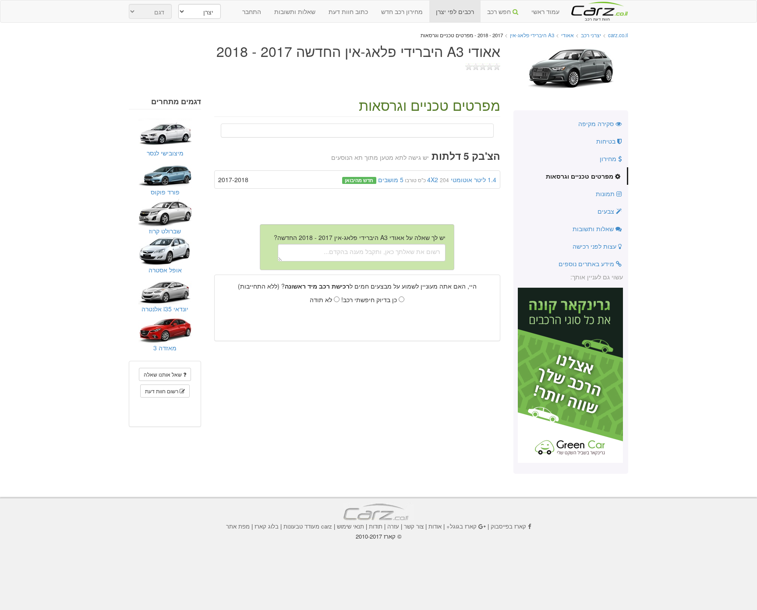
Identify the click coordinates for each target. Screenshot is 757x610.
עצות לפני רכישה (595, 246)
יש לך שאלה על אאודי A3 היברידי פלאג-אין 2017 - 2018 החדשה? (360, 237)
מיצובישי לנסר (165, 152)
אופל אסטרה (165, 269)
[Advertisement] (378, 564)
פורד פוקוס (165, 191)
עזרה (393, 526)
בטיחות (606, 141)
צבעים (607, 211)
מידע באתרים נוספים (587, 263)
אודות (435, 526)
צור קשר (414, 526)
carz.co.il (618, 35)
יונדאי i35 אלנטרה (164, 308)
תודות (375, 526)
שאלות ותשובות (294, 11)
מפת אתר (238, 526)
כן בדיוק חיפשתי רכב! (370, 299)
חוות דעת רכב (597, 8)
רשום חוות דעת (162, 391)
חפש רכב (500, 11)
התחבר (251, 11)
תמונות (606, 193)
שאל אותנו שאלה (163, 374)
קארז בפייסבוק (508, 526)
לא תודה (322, 299)
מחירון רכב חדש (402, 11)
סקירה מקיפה (597, 123)
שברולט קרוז (165, 230)
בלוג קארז (267, 526)
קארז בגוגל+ (461, 526)
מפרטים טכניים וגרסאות (580, 176)
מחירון (609, 158)
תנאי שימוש (350, 526)
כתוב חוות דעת (348, 11)
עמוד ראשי (545, 11)
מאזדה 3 (165, 347)
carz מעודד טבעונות (307, 526)
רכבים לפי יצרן (455, 11)
